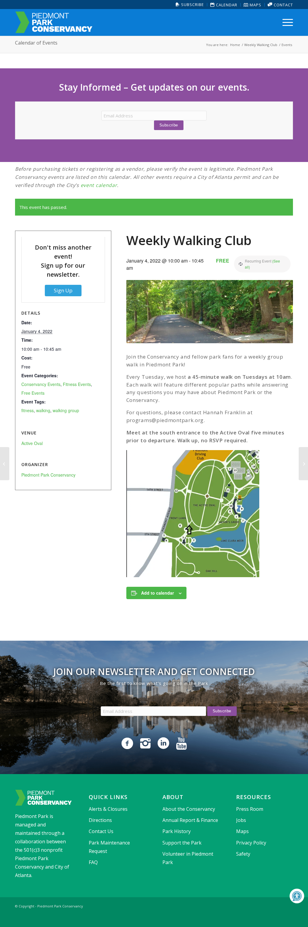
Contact (283, 5)
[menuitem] (190, 4)
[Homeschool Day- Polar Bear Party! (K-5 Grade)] (4, 463)
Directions (100, 820)
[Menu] (286, 22)
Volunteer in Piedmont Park (187, 858)
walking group (66, 410)
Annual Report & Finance (190, 820)
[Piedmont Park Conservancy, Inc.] (54, 22)
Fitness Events (77, 384)
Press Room (249, 809)
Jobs (241, 820)
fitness (27, 410)
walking (43, 410)
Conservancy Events (40, 384)
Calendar (226, 5)
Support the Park (182, 842)
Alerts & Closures (108, 809)
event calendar (99, 185)
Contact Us (101, 831)
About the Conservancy (188, 809)
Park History (176, 831)
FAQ (93, 862)
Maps (254, 5)
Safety (243, 854)
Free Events (33, 393)
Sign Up (63, 290)
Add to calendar (157, 593)
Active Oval (32, 443)
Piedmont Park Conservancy (48, 475)
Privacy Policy (251, 842)
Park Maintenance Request (109, 846)
